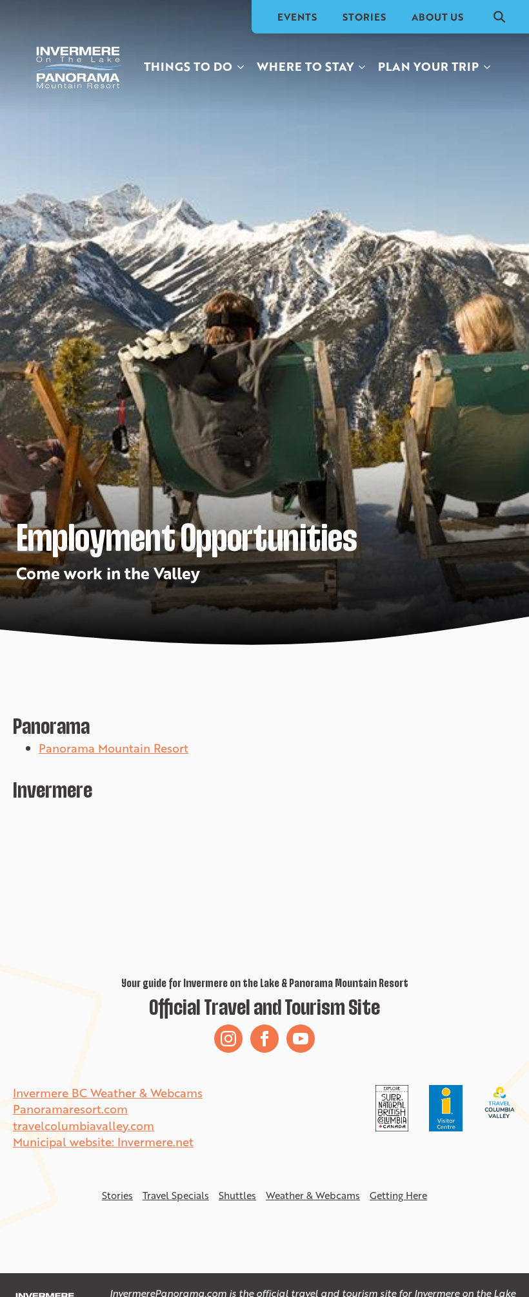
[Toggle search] (499, 17)
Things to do (188, 66)
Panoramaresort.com (70, 1108)
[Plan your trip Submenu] (488, 66)
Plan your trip (428, 66)
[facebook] (264, 1038)
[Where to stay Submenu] (363, 66)
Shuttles (237, 1195)
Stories (364, 17)
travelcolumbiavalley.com (83, 1125)
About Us (437, 17)
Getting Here (398, 1195)
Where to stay (305, 66)
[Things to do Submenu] (241, 66)
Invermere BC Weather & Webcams (108, 1092)
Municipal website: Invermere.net (103, 1141)
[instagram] (228, 1038)
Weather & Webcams (313, 1195)
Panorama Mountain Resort (113, 748)
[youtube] (300, 1038)
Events (297, 17)
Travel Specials (176, 1195)
